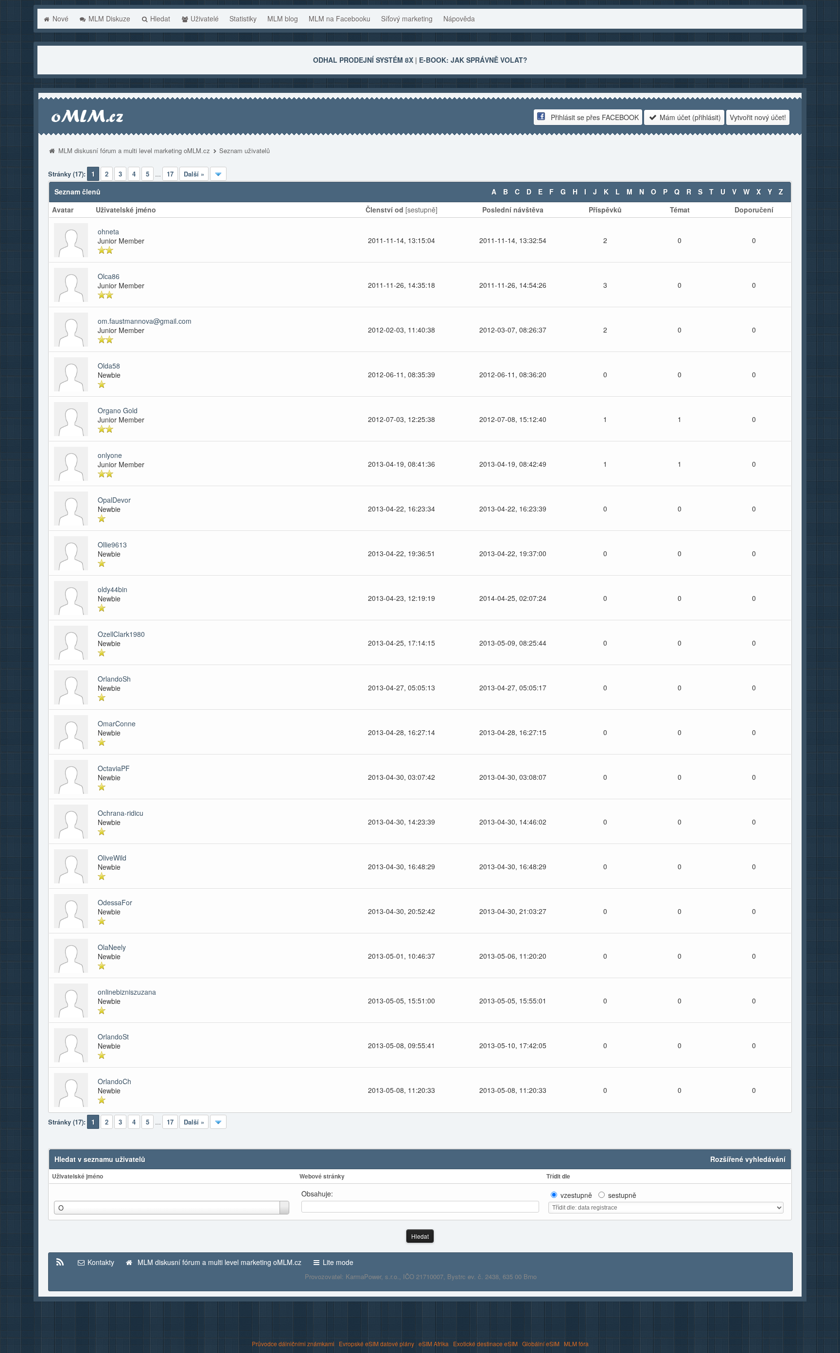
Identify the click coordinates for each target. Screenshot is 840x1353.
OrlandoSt (113, 1036)
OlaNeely (112, 947)
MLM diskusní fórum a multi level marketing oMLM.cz (134, 150)
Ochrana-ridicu (120, 813)
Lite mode (337, 1262)
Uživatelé (204, 18)
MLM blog (282, 18)
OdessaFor (115, 902)
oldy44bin (112, 589)
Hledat (159, 18)
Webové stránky (322, 1176)
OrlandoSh (114, 679)
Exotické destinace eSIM (485, 1343)
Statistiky (243, 18)
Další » (194, 173)
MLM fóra (576, 1343)
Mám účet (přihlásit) (689, 117)
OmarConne (117, 723)
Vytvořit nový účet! (758, 117)
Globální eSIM (541, 1343)
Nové (60, 18)
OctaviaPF (114, 768)
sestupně (421, 209)
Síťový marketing (407, 18)
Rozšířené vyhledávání (748, 1159)
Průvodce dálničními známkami (293, 1343)
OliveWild (112, 857)
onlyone (110, 455)
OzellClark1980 (121, 634)
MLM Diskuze (108, 18)
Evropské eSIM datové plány (376, 1343)
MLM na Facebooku (339, 18)
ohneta (108, 231)
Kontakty (100, 1262)
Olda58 (109, 365)
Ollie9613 (112, 544)
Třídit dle (558, 1176)
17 (170, 173)
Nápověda (459, 18)
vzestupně (576, 1195)
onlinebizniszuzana (127, 992)
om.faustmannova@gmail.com (145, 321)
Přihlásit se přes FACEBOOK (592, 117)
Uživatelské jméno (77, 1176)
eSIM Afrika (434, 1343)
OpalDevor (114, 500)
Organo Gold (118, 410)
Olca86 (109, 276)
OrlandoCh (114, 1081)
